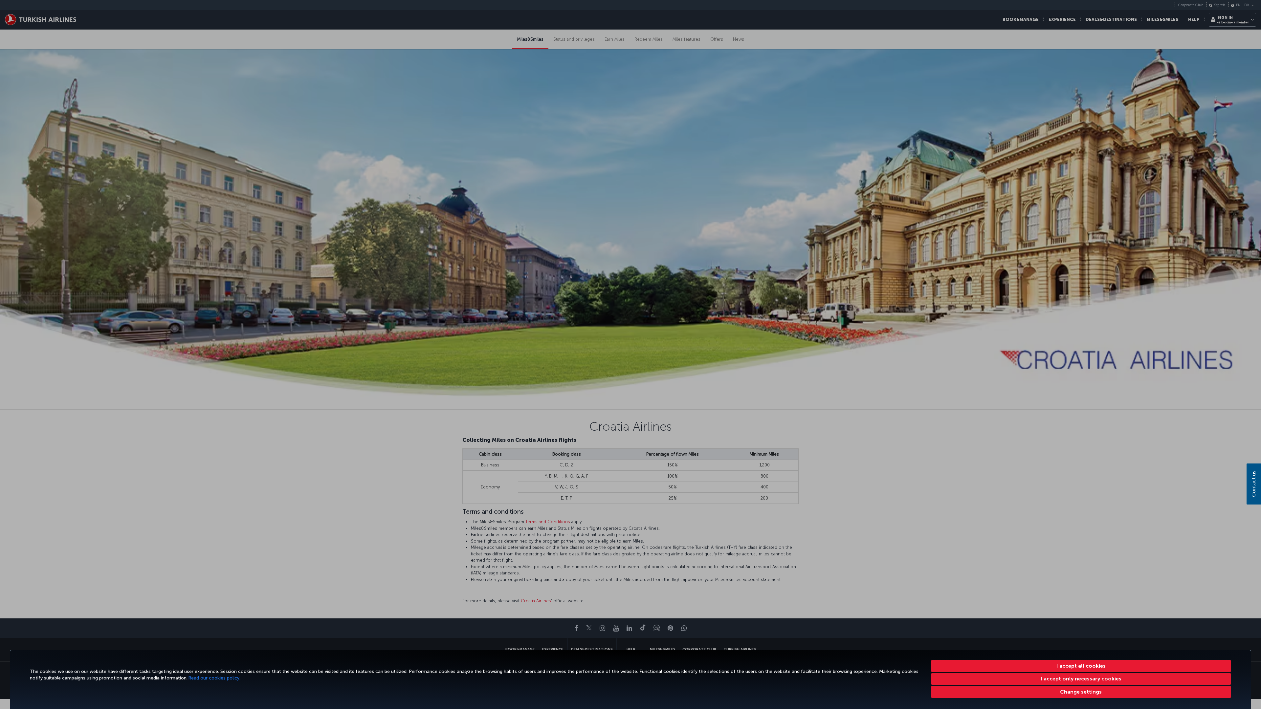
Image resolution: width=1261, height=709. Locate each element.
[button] (1081, 692)
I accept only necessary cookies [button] (1081, 679)
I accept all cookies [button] (1081, 666)
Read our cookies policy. (214, 678)
